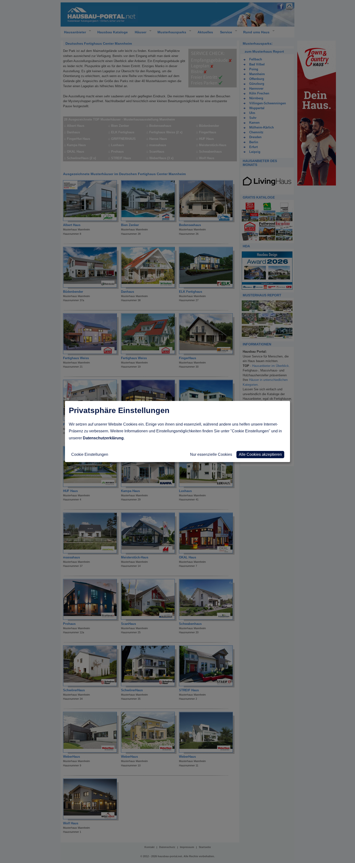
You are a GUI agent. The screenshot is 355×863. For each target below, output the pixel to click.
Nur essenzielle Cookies (211, 454)
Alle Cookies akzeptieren (260, 454)
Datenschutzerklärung (103, 438)
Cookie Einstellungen (89, 454)
